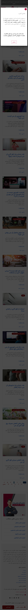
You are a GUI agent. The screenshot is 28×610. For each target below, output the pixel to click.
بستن (14, 42)
